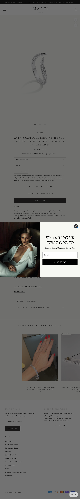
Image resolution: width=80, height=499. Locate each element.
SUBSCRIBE (60, 262)
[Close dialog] (76, 226)
